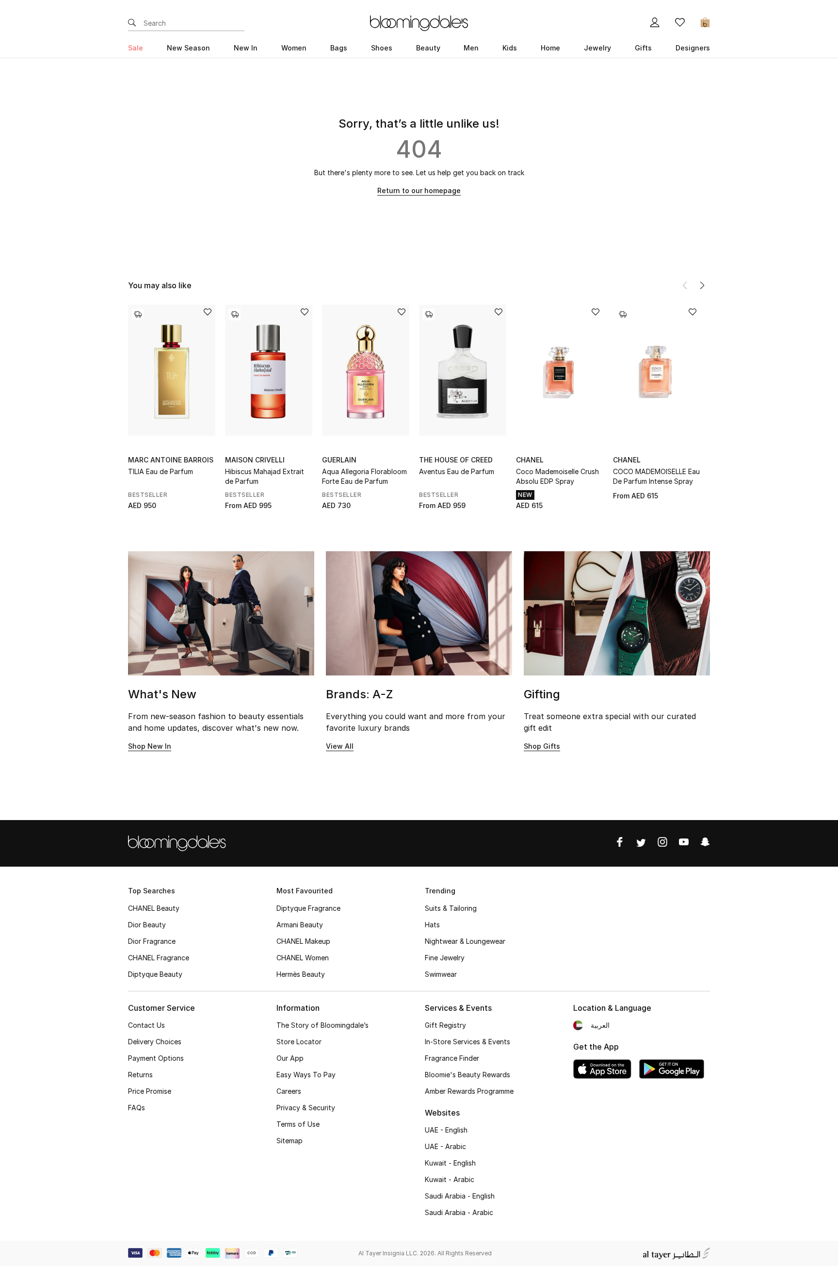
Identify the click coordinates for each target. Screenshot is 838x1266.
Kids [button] (509, 48)
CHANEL (530, 460)
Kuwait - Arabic (449, 1179)
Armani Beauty (299, 925)
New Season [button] (188, 48)
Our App (290, 1058)
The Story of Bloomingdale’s (322, 1025)
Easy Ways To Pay (306, 1074)
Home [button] (550, 48)
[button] (702, 285)
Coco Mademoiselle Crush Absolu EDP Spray (557, 476)
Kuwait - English (450, 1163)
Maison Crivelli (255, 460)
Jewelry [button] (597, 48)
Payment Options (156, 1058)
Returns (140, 1074)
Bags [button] (338, 48)
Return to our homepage (419, 190)
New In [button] (246, 48)
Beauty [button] (428, 48)
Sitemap (289, 1140)
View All (340, 746)
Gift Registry (445, 1025)
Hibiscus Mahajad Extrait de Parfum (264, 476)
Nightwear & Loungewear (465, 941)
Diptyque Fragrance (308, 908)
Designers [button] (693, 48)
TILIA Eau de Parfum (160, 471)
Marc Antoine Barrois (170, 460)
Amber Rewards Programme (469, 1091)
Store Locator (299, 1041)
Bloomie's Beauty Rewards (467, 1074)
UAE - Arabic (445, 1146)
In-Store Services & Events (467, 1041)
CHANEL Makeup (303, 941)
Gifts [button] (643, 48)
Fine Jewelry (445, 958)
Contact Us (146, 1025)
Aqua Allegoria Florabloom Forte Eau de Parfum (364, 476)
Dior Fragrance (152, 941)
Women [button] (293, 48)
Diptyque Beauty (155, 974)
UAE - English (446, 1130)
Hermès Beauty (300, 974)
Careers (288, 1091)
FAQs (136, 1107)
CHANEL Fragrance (158, 958)
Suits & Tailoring (451, 908)
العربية (600, 1025)
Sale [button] (135, 48)
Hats (432, 925)
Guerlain (339, 460)
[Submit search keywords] (132, 23)
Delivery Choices (154, 1041)
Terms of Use (298, 1124)
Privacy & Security (305, 1107)
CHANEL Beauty (153, 908)
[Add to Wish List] (207, 312)
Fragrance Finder (452, 1058)
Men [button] (471, 48)
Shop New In (149, 746)
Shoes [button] (381, 48)
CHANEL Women (302, 958)
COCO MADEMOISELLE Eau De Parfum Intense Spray (656, 476)
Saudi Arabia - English (460, 1196)
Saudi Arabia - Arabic (459, 1212)
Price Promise (149, 1091)
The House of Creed (456, 460)
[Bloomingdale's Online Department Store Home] (419, 22)
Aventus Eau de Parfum (456, 471)
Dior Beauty (147, 925)
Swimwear (441, 974)
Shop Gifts (542, 746)
